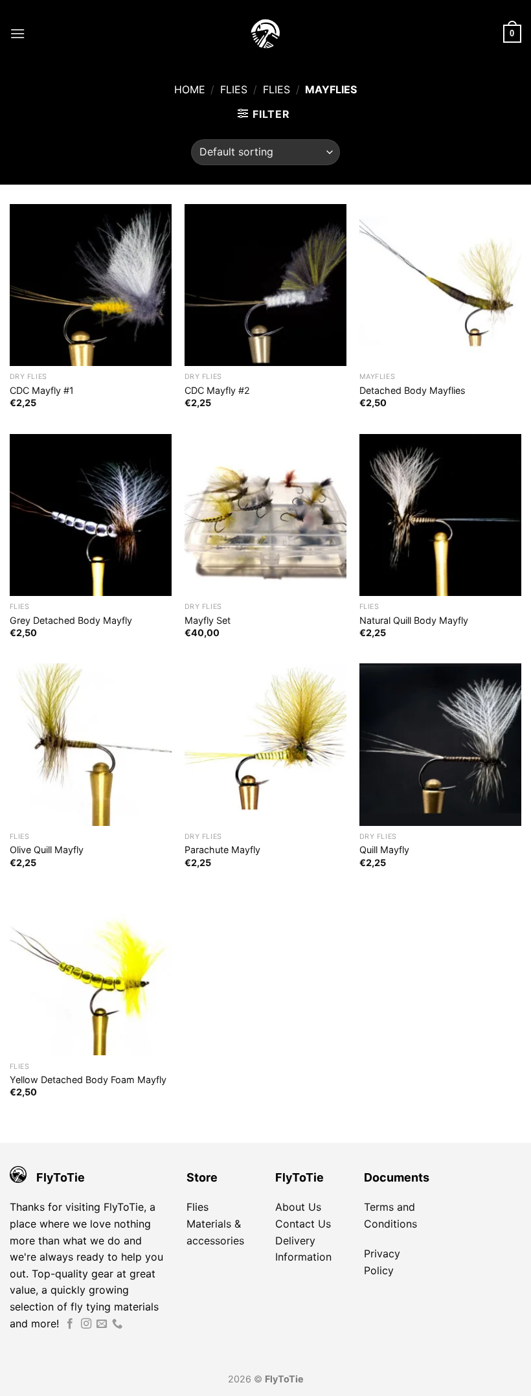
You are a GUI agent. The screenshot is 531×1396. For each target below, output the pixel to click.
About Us (298, 1206)
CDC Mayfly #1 (42, 390)
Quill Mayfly (384, 849)
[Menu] (17, 33)
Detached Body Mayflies (412, 390)
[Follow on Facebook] (70, 1324)
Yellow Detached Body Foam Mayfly (88, 1079)
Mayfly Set (208, 620)
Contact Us (303, 1223)
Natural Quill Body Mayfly (413, 620)
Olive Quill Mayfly (47, 849)
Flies (233, 89)
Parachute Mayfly (222, 849)
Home (189, 89)
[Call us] (117, 1324)
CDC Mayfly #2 (217, 390)
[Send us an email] (101, 1324)
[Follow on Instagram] (86, 1324)
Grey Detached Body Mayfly (71, 620)
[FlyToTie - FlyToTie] (265, 33)
